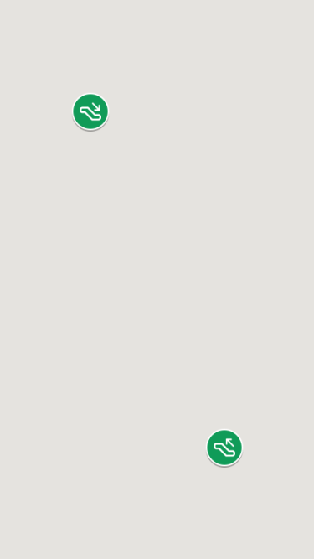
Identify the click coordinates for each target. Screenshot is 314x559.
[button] (90, 111)
